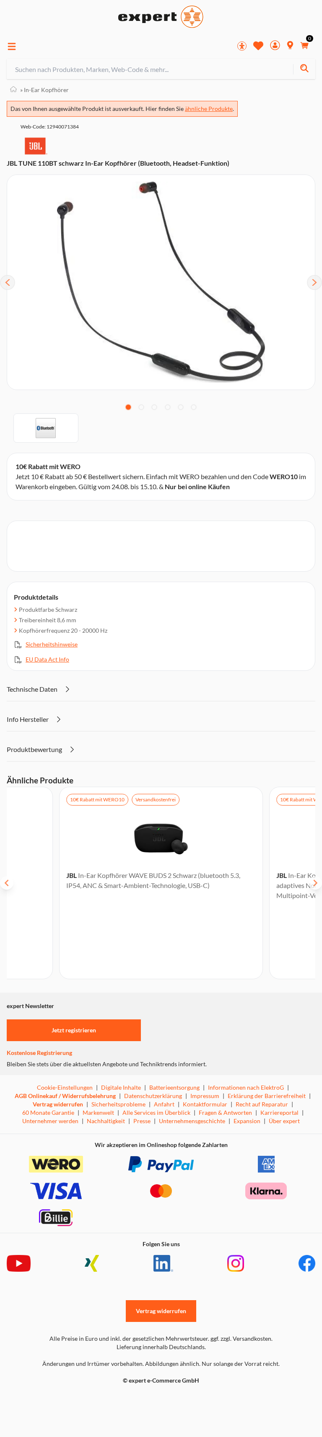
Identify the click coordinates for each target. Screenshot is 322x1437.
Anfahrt (164, 1104)
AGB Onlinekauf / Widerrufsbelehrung (65, 1095)
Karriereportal (279, 1112)
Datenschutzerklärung (153, 1095)
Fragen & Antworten (225, 1112)
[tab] (128, 407)
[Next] (314, 282)
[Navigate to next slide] (315, 883)
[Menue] (12, 46)
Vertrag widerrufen (58, 1104)
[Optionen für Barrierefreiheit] (242, 46)
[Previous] (7, 282)
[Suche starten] (304, 69)
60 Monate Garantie (48, 1112)
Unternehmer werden (50, 1120)
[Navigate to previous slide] (6, 883)
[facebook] (307, 1263)
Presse (142, 1120)
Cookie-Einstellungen (65, 1087)
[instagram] (235, 1263)
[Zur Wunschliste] (258, 46)
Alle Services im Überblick (156, 1112)
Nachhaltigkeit (106, 1120)
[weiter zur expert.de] (40, 1398)
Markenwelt (98, 1112)
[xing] (92, 1263)
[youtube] (19, 1263)
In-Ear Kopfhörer (44, 89)
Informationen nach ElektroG (246, 1087)
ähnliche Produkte (209, 108)
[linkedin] (163, 1263)
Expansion (247, 1120)
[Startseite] (13, 89)
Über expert (284, 1120)
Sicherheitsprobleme (118, 1104)
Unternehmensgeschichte (192, 1120)
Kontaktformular (205, 1104)
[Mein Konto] (275, 46)
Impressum (204, 1095)
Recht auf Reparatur (262, 1104)
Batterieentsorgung (174, 1087)
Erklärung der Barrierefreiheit (267, 1095)
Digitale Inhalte (121, 1087)
